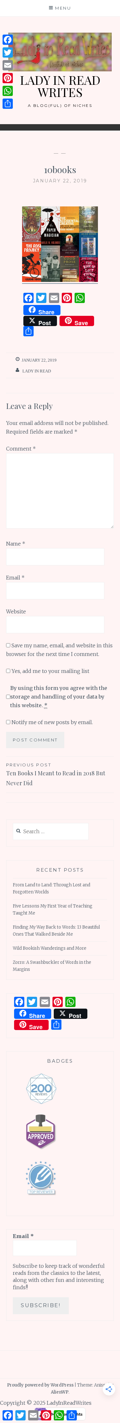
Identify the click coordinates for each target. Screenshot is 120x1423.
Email (15, 577)
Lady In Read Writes (60, 86)
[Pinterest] (7, 78)
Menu (63, 8)
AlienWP (59, 1392)
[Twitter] (7, 52)
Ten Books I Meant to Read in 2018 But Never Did (55, 774)
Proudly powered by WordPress (40, 1385)
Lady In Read (36, 371)
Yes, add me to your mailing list (49, 671)
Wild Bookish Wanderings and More (49, 948)
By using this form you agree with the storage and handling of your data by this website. (58, 696)
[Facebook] (7, 39)
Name (15, 543)
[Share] (7, 103)
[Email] (7, 65)
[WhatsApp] (7, 90)
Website (16, 611)
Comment (21, 448)
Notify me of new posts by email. (52, 722)
